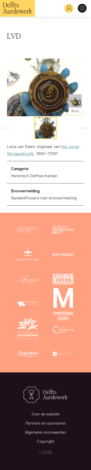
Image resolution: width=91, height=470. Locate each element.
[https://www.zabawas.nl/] (28, 354)
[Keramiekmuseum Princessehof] (63, 280)
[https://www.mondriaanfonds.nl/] (63, 305)
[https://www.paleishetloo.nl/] (28, 255)
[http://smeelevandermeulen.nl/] (28, 305)
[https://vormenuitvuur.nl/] (63, 354)
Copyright (45, 441)
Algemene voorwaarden (45, 432)
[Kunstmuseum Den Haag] (28, 230)
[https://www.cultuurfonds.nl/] (28, 329)
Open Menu (82, 8)
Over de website (45, 413)
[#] (67, 8)
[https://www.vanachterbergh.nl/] (63, 329)
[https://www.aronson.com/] (28, 280)
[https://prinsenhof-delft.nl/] (63, 230)
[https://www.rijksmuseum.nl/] (63, 255)
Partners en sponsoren (45, 423)
